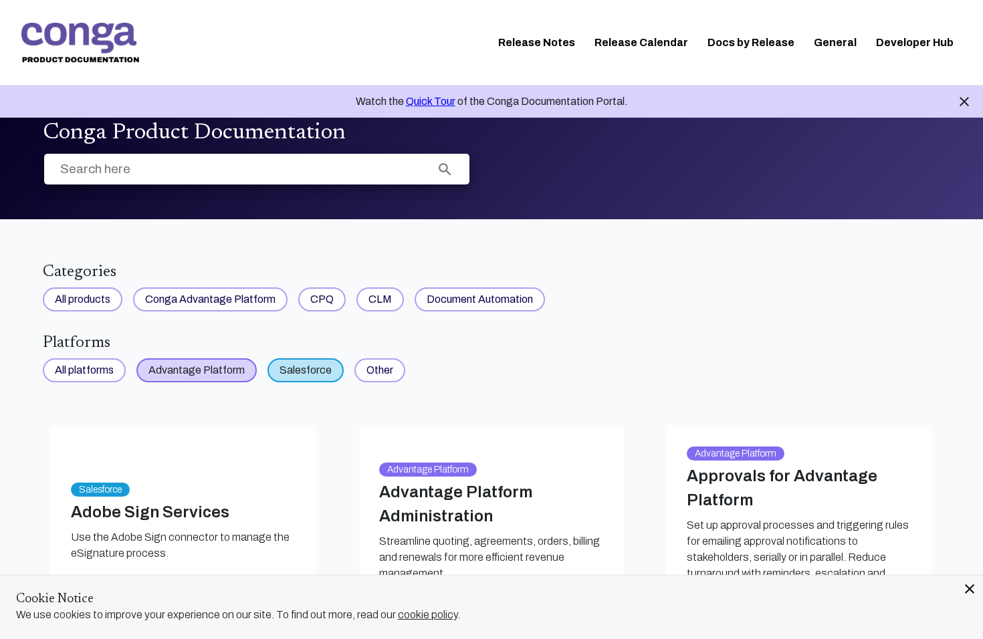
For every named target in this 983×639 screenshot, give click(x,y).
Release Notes (536, 42)
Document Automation (480, 299)
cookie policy (427, 614)
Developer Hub (915, 42)
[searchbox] (445, 169)
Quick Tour (430, 101)
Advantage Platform (196, 370)
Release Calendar (641, 42)
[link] (80, 43)
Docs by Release (750, 42)
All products (82, 299)
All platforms (84, 370)
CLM (380, 299)
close (970, 589)
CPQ (322, 299)
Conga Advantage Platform (210, 299)
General (835, 42)
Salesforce (306, 370)
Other (379, 370)
